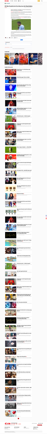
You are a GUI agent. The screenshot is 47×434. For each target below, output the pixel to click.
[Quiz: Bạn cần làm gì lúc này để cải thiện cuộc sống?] (10, 212)
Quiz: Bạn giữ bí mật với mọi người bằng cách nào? (24, 349)
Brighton (19, 11)
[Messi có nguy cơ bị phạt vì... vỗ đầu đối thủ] (10, 150)
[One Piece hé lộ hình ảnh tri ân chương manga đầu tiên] (10, 313)
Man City (12, 11)
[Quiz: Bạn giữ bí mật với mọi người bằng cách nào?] (10, 351)
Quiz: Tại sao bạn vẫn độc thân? (22, 302)
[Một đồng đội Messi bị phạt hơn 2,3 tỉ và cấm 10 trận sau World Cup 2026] (10, 111)
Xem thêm (18, 418)
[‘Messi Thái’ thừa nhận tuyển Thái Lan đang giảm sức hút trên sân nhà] (10, 88)
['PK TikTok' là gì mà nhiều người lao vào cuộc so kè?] (10, 336)
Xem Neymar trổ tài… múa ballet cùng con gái (24, 170)
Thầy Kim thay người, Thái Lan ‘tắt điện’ (23, 77)
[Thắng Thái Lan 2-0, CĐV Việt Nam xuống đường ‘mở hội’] (23, 59)
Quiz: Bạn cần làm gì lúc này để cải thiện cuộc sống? (24, 210)
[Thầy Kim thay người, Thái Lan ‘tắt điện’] (33, 59)
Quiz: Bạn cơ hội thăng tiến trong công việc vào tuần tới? (24, 186)
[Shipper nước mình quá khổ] (10, 359)
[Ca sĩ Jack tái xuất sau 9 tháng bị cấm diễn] (10, 398)
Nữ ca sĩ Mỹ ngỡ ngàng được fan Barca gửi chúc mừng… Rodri (24, 179)
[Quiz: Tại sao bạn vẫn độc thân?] (10, 305)
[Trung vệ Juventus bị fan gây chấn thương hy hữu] (10, 165)
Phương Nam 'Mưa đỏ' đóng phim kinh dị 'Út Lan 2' (24, 380)
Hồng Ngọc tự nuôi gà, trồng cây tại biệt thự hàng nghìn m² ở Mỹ (24, 326)
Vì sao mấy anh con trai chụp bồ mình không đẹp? (24, 365)
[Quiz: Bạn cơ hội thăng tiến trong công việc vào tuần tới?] (10, 188)
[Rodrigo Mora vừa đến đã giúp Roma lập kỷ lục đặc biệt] (10, 126)
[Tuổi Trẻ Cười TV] (40, 423)
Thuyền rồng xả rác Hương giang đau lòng (23, 255)
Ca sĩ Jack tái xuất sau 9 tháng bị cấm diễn (24, 395)
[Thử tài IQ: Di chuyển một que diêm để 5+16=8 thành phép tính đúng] (10, 320)
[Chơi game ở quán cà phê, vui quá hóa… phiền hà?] (10, 390)
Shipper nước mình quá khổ (21, 356)
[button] (22, 1)
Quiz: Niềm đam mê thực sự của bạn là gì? (23, 372)
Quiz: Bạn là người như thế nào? (22, 271)
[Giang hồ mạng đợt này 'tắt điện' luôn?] (14, 59)
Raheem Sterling (21, 17)
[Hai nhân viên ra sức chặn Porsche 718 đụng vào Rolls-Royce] (10, 243)
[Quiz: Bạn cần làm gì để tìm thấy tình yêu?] (10, 413)
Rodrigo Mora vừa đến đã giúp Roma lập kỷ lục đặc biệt (24, 124)
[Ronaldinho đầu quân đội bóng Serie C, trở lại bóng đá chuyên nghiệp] (10, 157)
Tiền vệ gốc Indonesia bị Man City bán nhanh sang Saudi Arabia (24, 101)
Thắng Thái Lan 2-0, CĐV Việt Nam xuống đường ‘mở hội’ (23, 63)
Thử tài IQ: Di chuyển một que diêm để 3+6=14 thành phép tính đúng (23, 233)
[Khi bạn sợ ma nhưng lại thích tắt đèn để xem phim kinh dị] (10, 406)
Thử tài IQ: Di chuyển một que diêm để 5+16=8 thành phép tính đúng (23, 318)
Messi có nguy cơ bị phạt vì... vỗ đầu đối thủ (24, 147)
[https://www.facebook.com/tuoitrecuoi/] (46, 215)
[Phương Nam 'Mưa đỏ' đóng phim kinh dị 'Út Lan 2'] (10, 382)
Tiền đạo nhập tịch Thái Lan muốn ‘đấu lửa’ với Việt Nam (24, 93)
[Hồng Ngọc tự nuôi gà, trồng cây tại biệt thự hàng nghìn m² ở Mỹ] (10, 328)
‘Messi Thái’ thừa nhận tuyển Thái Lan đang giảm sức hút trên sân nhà (24, 85)
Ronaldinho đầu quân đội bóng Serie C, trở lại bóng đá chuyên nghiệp (24, 155)
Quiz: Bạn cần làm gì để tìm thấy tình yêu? (23, 410)
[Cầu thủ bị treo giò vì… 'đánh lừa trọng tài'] (10, 119)
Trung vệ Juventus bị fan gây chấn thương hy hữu (24, 163)
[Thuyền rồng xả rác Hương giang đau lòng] (10, 258)
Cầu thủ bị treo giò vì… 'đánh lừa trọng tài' (23, 116)
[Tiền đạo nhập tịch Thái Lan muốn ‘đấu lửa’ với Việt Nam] (10, 95)
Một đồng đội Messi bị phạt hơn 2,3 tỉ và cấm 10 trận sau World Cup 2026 (24, 109)
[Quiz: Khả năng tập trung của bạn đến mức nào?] (10, 250)
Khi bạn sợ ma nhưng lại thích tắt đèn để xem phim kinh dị (24, 403)
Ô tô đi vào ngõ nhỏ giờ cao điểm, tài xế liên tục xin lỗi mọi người (24, 341)
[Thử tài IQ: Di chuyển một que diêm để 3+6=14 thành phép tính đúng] (10, 235)
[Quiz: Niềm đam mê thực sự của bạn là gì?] (10, 375)
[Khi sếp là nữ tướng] (10, 196)
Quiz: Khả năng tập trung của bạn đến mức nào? (24, 248)
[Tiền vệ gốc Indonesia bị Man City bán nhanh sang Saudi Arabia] (10, 103)
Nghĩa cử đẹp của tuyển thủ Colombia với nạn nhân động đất (24, 132)
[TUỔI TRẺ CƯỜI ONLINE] (8, 424)
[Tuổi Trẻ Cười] (46, 217)
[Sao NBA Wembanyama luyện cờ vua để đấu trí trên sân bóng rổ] (10, 142)
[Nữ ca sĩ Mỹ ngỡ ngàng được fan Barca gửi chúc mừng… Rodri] (10, 181)
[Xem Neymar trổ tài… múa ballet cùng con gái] (10, 173)
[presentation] (4, 58)
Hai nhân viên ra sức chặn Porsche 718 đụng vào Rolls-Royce (24, 241)
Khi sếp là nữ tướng (20, 193)
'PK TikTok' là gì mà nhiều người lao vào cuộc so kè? (24, 334)
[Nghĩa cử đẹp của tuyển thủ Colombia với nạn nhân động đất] (10, 134)
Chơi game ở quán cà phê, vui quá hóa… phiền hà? (24, 388)
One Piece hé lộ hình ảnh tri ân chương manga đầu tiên (24, 310)
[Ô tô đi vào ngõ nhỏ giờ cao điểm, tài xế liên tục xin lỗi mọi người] (10, 344)
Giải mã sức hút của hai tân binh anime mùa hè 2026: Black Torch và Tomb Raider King (24, 295)
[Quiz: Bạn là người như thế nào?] (10, 274)
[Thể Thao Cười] (23, 4)
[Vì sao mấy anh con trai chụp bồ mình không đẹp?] (10, 367)
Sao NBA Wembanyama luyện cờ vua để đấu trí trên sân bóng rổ (24, 140)
